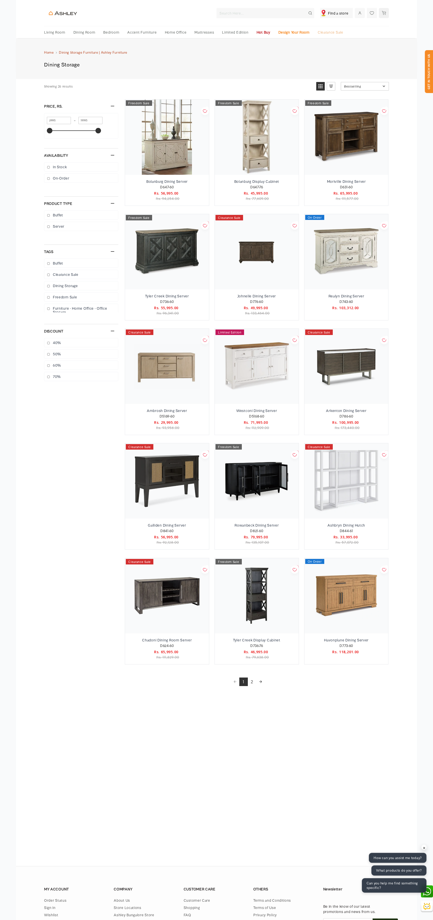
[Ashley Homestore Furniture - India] (63, 13)
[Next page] (260, 682)
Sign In (50, 907)
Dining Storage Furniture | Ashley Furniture (93, 52)
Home (49, 52)
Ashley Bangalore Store (134, 915)
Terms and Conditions (272, 900)
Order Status (55, 900)
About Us (122, 900)
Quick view (166, 169)
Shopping (192, 907)
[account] (360, 13)
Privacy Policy (265, 915)
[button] (320, 86)
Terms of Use (264, 907)
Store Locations (127, 907)
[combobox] (265, 13)
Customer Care (197, 900)
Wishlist (51, 915)
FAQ (187, 915)
